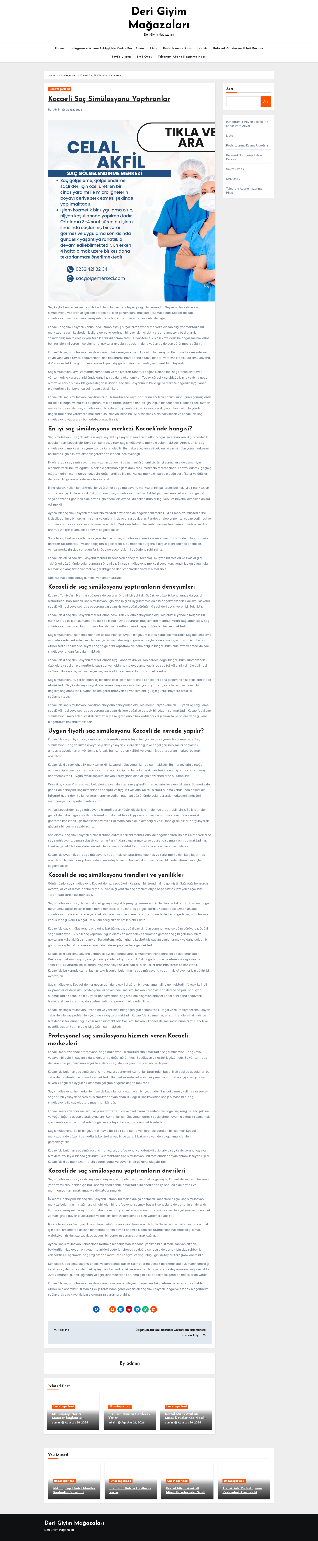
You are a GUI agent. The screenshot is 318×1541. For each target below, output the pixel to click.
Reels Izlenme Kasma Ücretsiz (185, 48)
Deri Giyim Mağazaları (74, 1523)
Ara (229, 89)
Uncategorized (60, 89)
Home (59, 48)
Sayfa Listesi (121, 56)
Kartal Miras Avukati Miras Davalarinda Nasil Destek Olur (184, 1418)
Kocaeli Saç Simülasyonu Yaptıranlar (109, 99)
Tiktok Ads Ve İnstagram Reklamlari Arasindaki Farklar (242, 1492)
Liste (153, 48)
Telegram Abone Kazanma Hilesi (182, 56)
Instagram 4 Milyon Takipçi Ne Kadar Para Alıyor (106, 48)
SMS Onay (144, 56)
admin (57, 109)
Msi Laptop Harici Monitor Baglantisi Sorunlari (67, 1418)
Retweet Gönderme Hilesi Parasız (238, 48)
